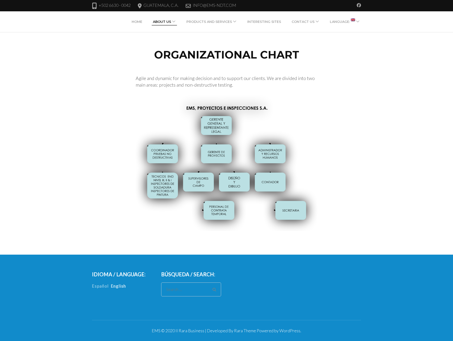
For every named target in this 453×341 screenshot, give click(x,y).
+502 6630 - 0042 (115, 5)
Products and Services (209, 22)
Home (137, 22)
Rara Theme (245, 330)
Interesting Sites (264, 22)
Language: (340, 22)
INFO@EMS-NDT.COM (214, 5)
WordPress (289, 330)
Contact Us (303, 22)
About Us (162, 22)
